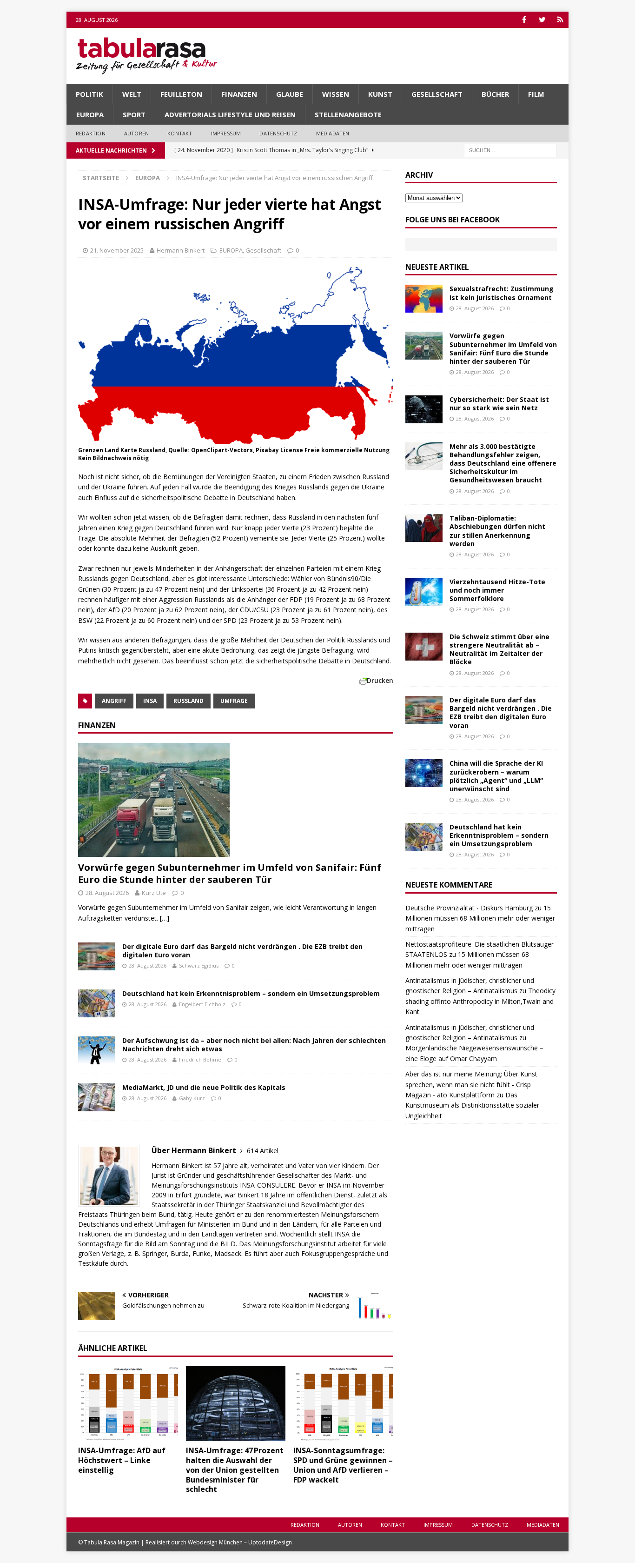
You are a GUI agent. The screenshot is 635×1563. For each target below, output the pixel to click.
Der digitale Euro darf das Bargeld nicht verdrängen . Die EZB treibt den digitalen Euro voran (242, 950)
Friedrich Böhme (200, 1059)
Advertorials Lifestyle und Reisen (230, 114)
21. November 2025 (117, 250)
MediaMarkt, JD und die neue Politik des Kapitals (203, 1087)
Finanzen (239, 94)
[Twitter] (542, 20)
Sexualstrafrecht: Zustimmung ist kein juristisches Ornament (502, 292)
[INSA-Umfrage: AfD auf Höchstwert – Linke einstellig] (128, 1403)
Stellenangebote (348, 114)
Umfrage (234, 701)
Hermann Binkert (181, 250)
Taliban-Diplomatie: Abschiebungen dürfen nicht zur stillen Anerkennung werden (497, 531)
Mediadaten (333, 133)
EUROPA (90, 114)
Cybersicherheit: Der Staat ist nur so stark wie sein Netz (499, 403)
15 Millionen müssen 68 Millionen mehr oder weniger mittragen (480, 918)
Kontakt (179, 133)
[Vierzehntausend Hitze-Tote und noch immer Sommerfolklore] (424, 592)
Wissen (335, 94)
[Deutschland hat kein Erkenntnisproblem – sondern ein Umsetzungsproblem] (96, 1003)
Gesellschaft (437, 94)
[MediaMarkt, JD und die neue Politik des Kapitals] (96, 1097)
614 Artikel (262, 1150)
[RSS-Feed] (560, 20)
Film (536, 94)
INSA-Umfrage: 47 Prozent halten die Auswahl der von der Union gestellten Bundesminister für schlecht (235, 1469)
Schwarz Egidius (198, 965)
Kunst (380, 94)
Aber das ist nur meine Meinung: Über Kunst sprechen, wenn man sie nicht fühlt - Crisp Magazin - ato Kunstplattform (471, 1084)
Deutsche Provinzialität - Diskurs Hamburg (469, 907)
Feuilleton (181, 94)
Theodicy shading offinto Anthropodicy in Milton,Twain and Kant (480, 1001)
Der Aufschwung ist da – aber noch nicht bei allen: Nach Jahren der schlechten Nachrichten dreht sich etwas (254, 1044)
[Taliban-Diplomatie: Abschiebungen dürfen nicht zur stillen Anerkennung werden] (424, 528)
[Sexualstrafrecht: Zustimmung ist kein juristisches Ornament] (424, 299)
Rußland (188, 701)
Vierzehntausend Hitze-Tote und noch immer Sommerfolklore (497, 590)
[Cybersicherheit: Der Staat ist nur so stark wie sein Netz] (424, 409)
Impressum (226, 133)
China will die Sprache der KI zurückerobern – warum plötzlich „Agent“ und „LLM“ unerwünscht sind (496, 776)
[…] (164, 918)
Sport (134, 114)
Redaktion (91, 133)
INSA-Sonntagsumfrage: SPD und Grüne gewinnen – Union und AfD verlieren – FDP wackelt (343, 1464)
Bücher (495, 94)
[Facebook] (524, 20)
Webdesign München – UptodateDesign (240, 1542)
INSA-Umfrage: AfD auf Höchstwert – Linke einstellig (121, 1460)
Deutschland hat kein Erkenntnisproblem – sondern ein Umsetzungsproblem (251, 993)
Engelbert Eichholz (202, 1004)
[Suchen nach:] (510, 149)
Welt (131, 94)
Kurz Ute (154, 892)
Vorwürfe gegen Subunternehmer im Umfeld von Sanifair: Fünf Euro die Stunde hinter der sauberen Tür (229, 873)
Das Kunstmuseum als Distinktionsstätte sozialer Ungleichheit (472, 1105)
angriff (114, 701)
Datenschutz (278, 133)
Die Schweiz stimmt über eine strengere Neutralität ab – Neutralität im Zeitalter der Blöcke (499, 649)
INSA (150, 701)
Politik (89, 94)
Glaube (289, 94)
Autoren (136, 133)
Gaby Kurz (192, 1098)
